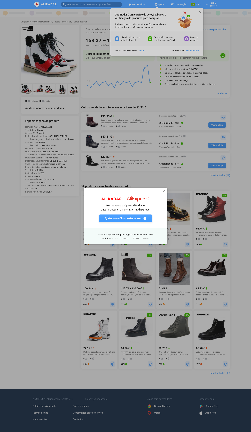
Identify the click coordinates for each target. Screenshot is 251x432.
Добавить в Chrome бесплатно (123, 218)
